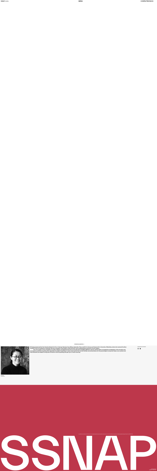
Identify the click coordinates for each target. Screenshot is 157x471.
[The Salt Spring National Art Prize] (5, 1)
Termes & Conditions (152, 469)
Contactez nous (147, 1)
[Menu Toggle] (80, 1)
